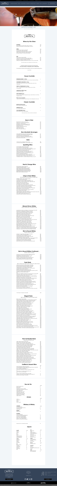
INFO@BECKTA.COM (38, 0)
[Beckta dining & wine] (5, 3)
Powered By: (53, 485)
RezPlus (56, 485)
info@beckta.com (28, 475)
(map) (28, 473)
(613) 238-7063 (31, 0)
